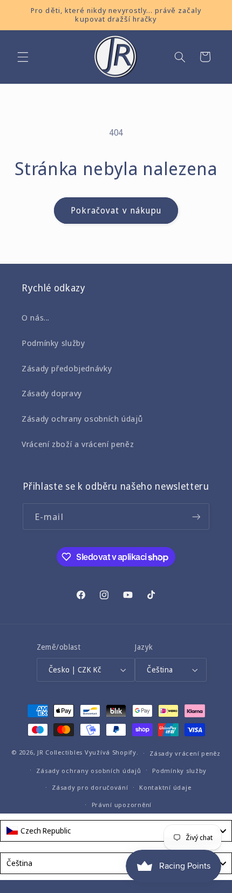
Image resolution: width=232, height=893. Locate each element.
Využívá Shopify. (112, 753)
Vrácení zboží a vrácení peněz (78, 443)
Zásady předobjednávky (67, 368)
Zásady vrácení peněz (185, 753)
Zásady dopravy (52, 393)
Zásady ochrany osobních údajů (82, 418)
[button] (22, 56)
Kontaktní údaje (165, 787)
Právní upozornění (122, 805)
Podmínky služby (53, 342)
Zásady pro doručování (90, 787)
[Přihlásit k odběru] (196, 516)
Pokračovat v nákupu (116, 210)
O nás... (36, 317)
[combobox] (116, 831)
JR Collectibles (60, 753)
